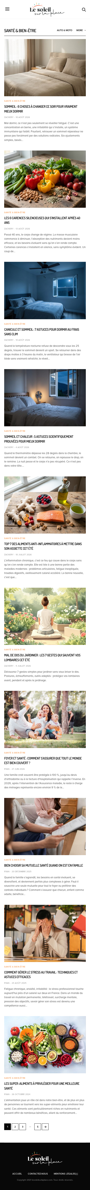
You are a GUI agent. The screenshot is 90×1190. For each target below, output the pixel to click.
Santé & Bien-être (15, 101)
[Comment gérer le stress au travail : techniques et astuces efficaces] (45, 933)
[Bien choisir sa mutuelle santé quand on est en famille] (45, 826)
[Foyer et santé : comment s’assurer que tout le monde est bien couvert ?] (45, 719)
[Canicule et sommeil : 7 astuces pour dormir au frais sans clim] (45, 290)
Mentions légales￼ (66, 1173)
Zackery (8, 117)
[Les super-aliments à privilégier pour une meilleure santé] (45, 1044)
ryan (6, 769)
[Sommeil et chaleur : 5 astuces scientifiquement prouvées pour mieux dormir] (45, 397)
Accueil (17, 1173)
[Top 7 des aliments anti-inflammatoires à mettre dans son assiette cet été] (45, 505)
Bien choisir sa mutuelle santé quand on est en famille (43, 865)
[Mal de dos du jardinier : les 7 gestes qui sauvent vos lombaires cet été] (45, 616)
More (79, 30)
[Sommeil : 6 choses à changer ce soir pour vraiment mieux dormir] (45, 67)
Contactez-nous (38, 1173)
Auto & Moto (64, 30)
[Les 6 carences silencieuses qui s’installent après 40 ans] (45, 179)
